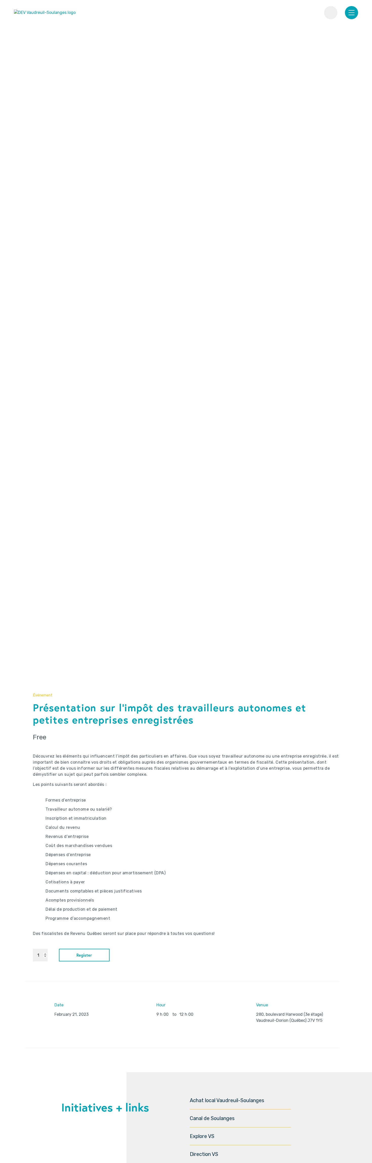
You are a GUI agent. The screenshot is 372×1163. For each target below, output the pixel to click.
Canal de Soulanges (212, 1118)
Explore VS (202, 1136)
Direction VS (204, 1154)
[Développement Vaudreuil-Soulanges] (45, 13)
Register (84, 955)
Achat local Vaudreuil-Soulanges (227, 1100)
